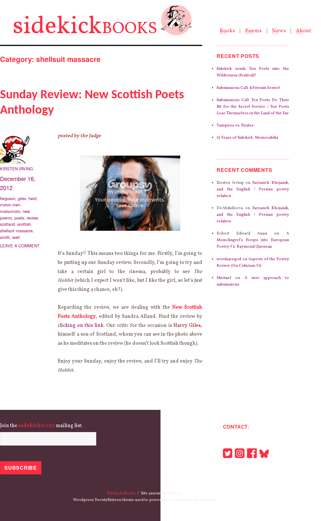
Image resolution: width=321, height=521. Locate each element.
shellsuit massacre (16, 231)
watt (16, 237)
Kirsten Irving (16, 169)
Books (227, 30)
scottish (24, 224)
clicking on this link (80, 325)
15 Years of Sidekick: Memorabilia (247, 138)
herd (32, 198)
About (303, 30)
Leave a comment (19, 246)
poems (6, 218)
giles (22, 198)
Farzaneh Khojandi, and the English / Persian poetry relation (253, 189)
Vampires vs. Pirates (235, 125)
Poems (253, 30)
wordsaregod (229, 259)
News (279, 30)
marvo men (10, 205)
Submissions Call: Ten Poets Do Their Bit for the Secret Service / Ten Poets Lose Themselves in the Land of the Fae (253, 106)
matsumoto (10, 211)
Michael (224, 278)
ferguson (7, 198)
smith (5, 237)
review (32, 218)
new (26, 211)
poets (19, 218)
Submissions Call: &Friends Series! (248, 88)
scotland (7, 224)
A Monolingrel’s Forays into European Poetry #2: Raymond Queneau (253, 240)
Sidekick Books (121, 493)
